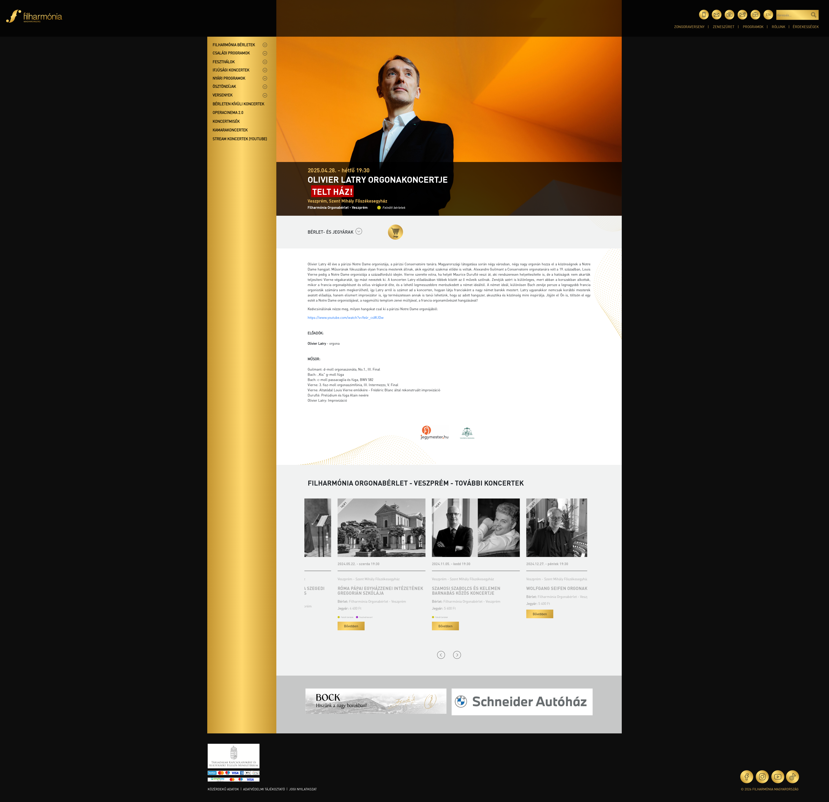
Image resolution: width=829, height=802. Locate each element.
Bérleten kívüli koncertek (238, 103)
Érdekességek (806, 26)
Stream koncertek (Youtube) (240, 138)
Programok (753, 26)
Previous (441, 655)
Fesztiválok (224, 61)
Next (457, 655)
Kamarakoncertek (230, 129)
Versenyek (223, 95)
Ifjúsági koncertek (231, 70)
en (768, 14)
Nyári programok (229, 78)
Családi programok (231, 52)
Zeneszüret (723, 26)
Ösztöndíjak (224, 86)
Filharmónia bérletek (234, 44)
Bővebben (321, 626)
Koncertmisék (226, 121)
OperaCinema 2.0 (228, 112)
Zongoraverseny (689, 26)
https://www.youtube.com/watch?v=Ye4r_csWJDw (346, 317)
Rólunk (778, 26)
